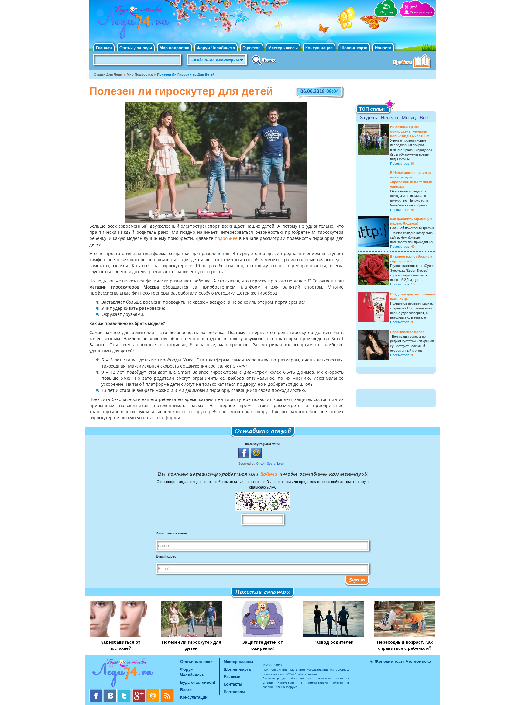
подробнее (226, 239)
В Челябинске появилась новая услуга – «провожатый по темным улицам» (411, 179)
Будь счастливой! (197, 682)
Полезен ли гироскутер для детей (191, 645)
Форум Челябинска (216, 48)
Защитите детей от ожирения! (262, 645)
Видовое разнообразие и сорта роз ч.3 (411, 258)
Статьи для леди (135, 48)
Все (424, 117)
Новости (383, 48)
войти (269, 473)
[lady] (132, 673)
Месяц (409, 117)
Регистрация (421, 12)
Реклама (232, 676)
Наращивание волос (407, 332)
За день (368, 117)
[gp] (139, 691)
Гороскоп (251, 48)
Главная (104, 48)
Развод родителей (334, 642)
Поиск (264, 60)
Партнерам (234, 691)
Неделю (389, 117)
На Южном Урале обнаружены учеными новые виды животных (409, 131)
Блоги (186, 690)
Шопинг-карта (353, 48)
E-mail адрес (166, 556)
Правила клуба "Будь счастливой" (413, 62)
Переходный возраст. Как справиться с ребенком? (405, 645)
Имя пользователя (171, 533)
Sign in (357, 579)
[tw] (125, 691)
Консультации (319, 48)
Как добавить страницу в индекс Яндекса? (411, 221)
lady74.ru (291, 674)
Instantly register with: (262, 443)
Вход (413, 7)
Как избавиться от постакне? (120, 645)
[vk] (111, 691)
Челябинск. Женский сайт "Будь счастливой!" (132, 24)
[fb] (96, 691)
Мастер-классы (283, 48)
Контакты (233, 684)
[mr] (153, 691)
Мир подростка (174, 48)
